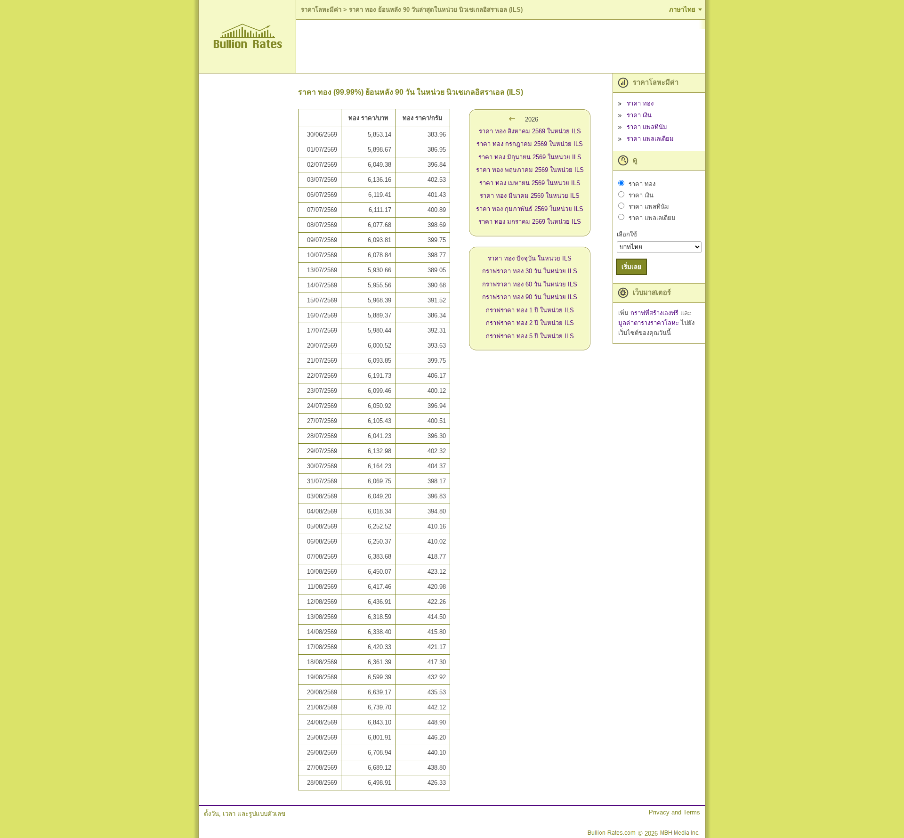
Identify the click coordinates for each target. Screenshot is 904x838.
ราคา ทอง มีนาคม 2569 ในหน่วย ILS (530, 195)
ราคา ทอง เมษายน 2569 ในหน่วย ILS (530, 183)
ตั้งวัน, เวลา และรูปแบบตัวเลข (244, 813)
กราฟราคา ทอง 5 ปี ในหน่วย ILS (530, 336)
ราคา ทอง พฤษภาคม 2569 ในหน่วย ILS (530, 169)
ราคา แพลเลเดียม (650, 138)
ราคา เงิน (639, 115)
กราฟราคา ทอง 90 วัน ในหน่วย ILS (529, 297)
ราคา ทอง (640, 103)
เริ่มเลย (631, 266)
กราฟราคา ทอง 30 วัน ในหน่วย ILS (529, 271)
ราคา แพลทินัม (647, 126)
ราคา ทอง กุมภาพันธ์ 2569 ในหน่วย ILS (529, 208)
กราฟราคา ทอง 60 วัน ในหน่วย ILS (529, 284)
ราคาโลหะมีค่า (321, 9)
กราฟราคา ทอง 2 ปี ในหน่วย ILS (530, 322)
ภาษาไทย (682, 9)
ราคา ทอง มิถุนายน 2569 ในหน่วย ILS (529, 157)
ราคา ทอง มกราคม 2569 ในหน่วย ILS (529, 221)
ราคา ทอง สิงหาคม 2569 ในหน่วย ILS (530, 131)
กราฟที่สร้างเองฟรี (655, 313)
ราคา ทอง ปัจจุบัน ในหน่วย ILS (530, 258)
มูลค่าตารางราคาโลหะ (649, 322)
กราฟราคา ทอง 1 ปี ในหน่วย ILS (530, 310)
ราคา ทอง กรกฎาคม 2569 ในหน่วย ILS (529, 143)
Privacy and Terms (674, 812)
